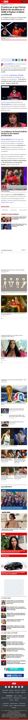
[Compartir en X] (16, 60)
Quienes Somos (14, 703)
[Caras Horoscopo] (14, 676)
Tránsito (14, 707)
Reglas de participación (19, 705)
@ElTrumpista (9, 202)
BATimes (23, 692)
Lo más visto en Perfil (9, 633)
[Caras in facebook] (9, 687)
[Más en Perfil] (8, 487)
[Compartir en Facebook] (13, 60)
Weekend (5, 692)
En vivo (24, 1)
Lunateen (17, 692)
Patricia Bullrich (6, 139)
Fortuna (24, 690)
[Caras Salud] (14, 670)
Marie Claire (18, 690)
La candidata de (6, 75)
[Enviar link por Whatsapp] (19, 60)
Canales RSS (6, 703)
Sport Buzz (24, 698)
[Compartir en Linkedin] (22, 60)
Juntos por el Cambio (17, 75)
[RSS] (19, 687)
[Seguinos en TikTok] (16, 687)
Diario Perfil (5, 690)
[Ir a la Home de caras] (6, 2)
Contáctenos (22, 703)
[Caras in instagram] (6, 687)
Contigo (20, 696)
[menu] (2, 2)
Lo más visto (6, 598)
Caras (15, 696)
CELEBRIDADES (4, 4)
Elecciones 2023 (14, 210)
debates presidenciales (17, 141)
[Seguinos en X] (12, 687)
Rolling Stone (17, 698)
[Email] (25, 60)
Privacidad (5, 705)
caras (14, 534)
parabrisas (14, 556)
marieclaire (14, 512)
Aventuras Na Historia (6, 698)
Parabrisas (11, 692)
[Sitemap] (22, 687)
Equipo (11, 705)
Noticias (11, 690)
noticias (14, 491)
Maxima (16, 700)
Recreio (11, 700)
